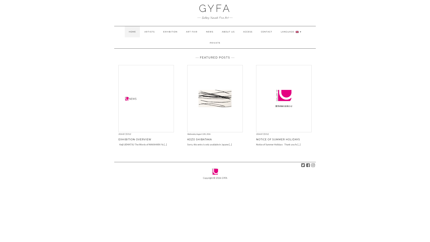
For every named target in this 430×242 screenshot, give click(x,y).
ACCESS (247, 32)
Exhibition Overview (134, 139)
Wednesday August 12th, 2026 (198, 134)
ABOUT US (228, 32)
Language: (288, 32)
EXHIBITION (170, 32)
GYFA (215, 8)
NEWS (209, 32)
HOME (132, 32)
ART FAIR (192, 32)
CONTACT (266, 32)
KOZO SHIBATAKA (199, 139)
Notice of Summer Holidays (278, 139)
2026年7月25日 (124, 134)
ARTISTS (149, 32)
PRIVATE (215, 43)
